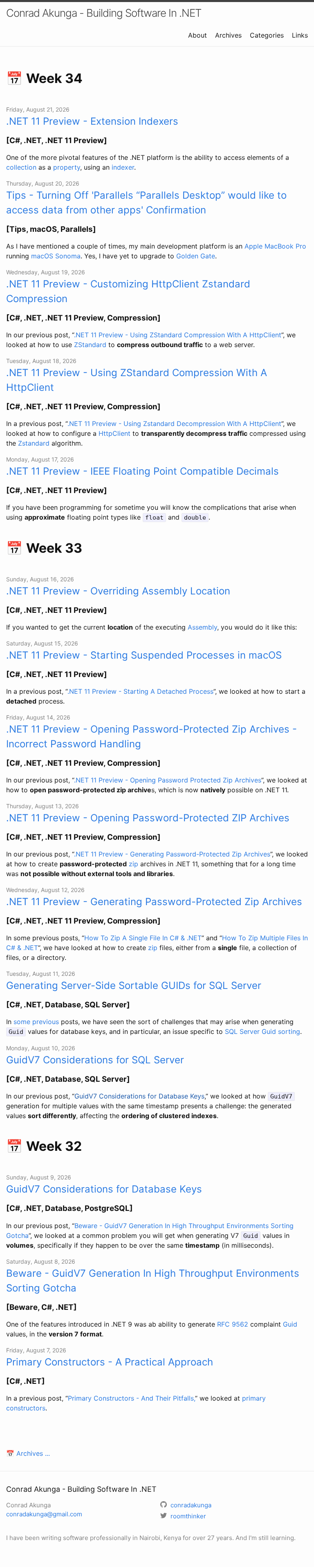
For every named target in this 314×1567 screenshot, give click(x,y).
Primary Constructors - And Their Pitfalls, (131, 1398)
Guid (290, 1324)
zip (133, 864)
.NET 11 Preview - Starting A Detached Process (140, 691)
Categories (267, 35)
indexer (123, 167)
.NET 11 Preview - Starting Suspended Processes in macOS (144, 655)
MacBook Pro (285, 246)
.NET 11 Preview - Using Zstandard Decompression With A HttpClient (174, 423)
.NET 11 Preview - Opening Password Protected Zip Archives (167, 780)
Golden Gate (195, 256)
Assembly (202, 627)
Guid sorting (281, 1031)
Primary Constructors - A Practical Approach (109, 1362)
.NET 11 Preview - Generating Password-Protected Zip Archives (172, 854)
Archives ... (33, 1453)
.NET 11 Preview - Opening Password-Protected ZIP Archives (147, 818)
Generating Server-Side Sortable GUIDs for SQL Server (133, 985)
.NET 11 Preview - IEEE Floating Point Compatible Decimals (142, 471)
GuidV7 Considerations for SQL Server (95, 1060)
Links (300, 35)
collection (21, 167)
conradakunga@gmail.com (44, 1514)
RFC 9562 (232, 1324)
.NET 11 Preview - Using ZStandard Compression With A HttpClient (177, 335)
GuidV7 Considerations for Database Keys (139, 1096)
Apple (253, 246)
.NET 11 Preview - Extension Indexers (92, 121)
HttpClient (114, 433)
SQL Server (242, 1031)
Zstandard (33, 443)
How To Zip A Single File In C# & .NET (143, 938)
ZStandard (90, 345)
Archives (228, 35)
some (21, 1022)
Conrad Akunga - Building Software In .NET (103, 13)
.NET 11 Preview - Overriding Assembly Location (118, 591)
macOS (42, 256)
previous (45, 1022)
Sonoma (68, 256)
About (197, 35)
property (66, 167)
